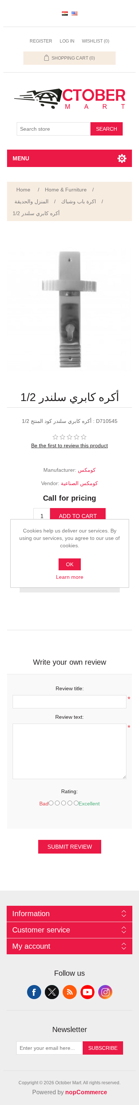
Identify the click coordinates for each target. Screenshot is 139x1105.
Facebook (34, 992)
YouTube (87, 992)
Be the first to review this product (69, 445)
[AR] (64, 13)
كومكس (87, 470)
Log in (67, 41)
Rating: (69, 791)
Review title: (70, 688)
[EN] (74, 13)
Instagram (105, 992)
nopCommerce (86, 1092)
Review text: (69, 717)
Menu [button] (21, 158)
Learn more (69, 577)
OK (69, 564)
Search (106, 129)
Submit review (69, 847)
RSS (70, 992)
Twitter (52, 992)
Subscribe (103, 1048)
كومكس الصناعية (79, 483)
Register (41, 41)
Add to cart (78, 516)
